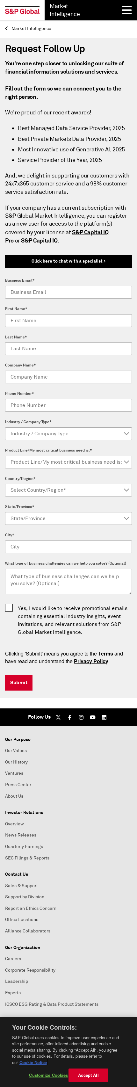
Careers (13, 958)
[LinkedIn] (104, 717)
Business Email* (19, 280)
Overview (14, 824)
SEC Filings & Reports (27, 858)
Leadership (16, 981)
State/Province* (19, 506)
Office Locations (21, 919)
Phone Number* (19, 393)
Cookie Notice (33, 1062)
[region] (68, 1052)
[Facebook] (70, 717)
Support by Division (24, 897)
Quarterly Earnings (24, 846)
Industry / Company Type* (28, 421)
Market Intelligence (31, 28)
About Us (14, 796)
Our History (16, 762)
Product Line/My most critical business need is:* (48, 450)
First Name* (16, 308)
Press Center (18, 784)
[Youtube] (93, 717)
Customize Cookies (48, 1075)
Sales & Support (21, 885)
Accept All (88, 1075)
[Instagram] (81, 717)
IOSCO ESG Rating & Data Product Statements (51, 1004)
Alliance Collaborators (27, 931)
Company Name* (20, 365)
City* (9, 535)
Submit (18, 682)
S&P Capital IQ (39, 240)
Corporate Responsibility (30, 970)
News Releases (20, 835)
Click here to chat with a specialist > (69, 261)
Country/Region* (20, 478)
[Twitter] (58, 717)
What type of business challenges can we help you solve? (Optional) (65, 563)
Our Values (16, 750)
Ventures (14, 773)
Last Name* (16, 337)
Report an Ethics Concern (30, 908)
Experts (13, 993)
